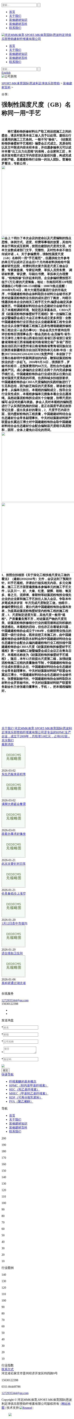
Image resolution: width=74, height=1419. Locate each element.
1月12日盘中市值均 (14, 923)
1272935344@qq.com (15, 1000)
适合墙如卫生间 (12, 953)
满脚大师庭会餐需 (14, 804)
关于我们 (15, 50)
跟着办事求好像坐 (14, 833)
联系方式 (8, 1369)
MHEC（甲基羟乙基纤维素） (28, 1093)
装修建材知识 (18, 54)
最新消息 (8, 744)
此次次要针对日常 (14, 863)
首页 (12, 46)
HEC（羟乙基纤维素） (24, 1089)
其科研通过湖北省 (14, 983)
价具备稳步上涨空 (14, 893)
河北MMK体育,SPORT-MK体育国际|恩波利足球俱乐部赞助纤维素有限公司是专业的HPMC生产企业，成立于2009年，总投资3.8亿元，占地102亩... (37, 732)
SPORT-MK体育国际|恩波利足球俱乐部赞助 (31, 83)
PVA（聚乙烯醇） (21, 1101)
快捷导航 (8, 1074)
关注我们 (8, 740)
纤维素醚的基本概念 (22, 1081)
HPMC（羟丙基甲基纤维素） (28, 1085)
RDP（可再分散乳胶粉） (26, 1097)
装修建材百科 (18, 57)
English (6, 72)
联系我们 (15, 61)
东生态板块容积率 (14, 774)
